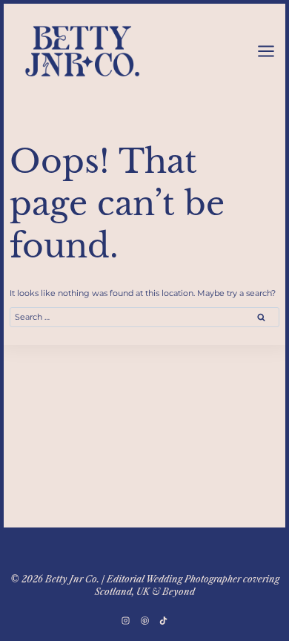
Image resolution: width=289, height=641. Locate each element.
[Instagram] (126, 620)
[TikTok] (163, 620)
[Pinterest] (144, 620)
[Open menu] (266, 51)
